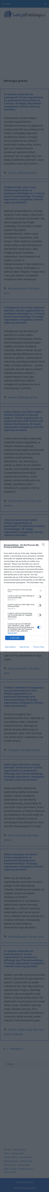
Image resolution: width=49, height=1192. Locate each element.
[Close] (44, 545)
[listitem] (24, 590)
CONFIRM (14, 638)
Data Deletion (10, 647)
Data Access (24, 647)
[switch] (39, 596)
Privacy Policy (38, 647)
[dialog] (24, 596)
